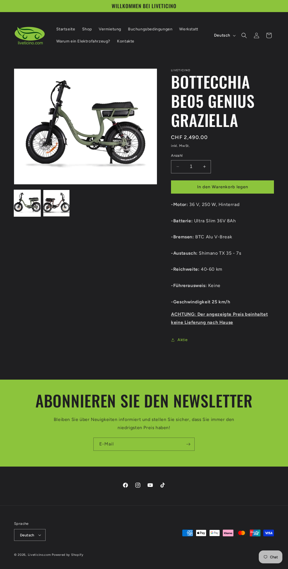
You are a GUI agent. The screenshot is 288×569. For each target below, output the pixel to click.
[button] (244, 35)
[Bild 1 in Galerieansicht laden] (27, 203)
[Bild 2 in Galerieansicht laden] (56, 203)
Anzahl (177, 155)
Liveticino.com (39, 555)
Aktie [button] (182, 339)
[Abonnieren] (188, 444)
